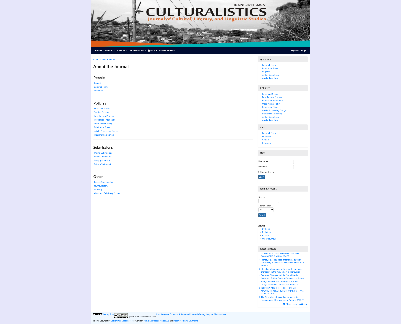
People (122, 50)
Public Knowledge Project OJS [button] (156, 320)
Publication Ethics (270, 68)
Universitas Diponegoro (122, 320)
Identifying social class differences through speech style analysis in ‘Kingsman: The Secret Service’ (282, 262)
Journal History (101, 185)
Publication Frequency (272, 100)
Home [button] (95, 59)
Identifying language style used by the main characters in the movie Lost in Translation (281, 270)
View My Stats (108, 314)
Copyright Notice (102, 160)
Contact (265, 139)
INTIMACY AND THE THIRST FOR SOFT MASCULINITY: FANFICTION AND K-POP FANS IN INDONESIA (282, 291)
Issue (153, 50)
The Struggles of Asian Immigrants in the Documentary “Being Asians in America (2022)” (282, 298)
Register (295, 50)
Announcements (168, 50)
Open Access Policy (271, 103)
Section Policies (101, 112)
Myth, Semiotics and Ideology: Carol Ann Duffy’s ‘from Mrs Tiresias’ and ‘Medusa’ (279, 283)
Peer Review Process (272, 97)
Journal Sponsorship (103, 182)
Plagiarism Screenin (272, 113)
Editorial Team (269, 65)
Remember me (268, 172)
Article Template (270, 78)
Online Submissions (103, 152)
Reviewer (266, 136)
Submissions (138, 50)
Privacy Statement (102, 164)
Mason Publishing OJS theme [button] (185, 320)
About (110, 50)
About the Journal (107, 59)
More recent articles (296, 304)
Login (303, 50)
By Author (266, 232)
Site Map (98, 189)
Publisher (266, 143)
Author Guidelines (270, 75)
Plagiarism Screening (104, 134)
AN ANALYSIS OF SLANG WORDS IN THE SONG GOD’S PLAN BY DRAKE (279, 255)
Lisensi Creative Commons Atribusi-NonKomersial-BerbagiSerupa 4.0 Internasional (191, 314)
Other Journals (269, 238)
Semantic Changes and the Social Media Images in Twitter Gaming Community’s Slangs (282, 276)
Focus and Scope (270, 93)
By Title (265, 235)
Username (263, 161)
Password (263, 166)
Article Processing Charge (274, 110)
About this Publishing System (107, 193)
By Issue (266, 228)
